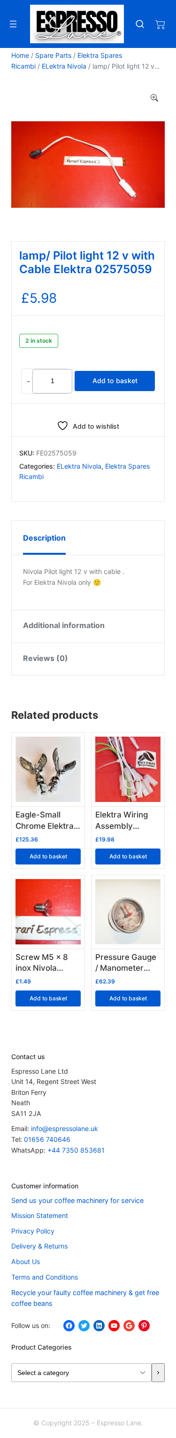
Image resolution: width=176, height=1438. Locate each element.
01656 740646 (47, 1139)
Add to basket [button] (48, 856)
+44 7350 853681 (76, 1150)
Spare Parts (53, 55)
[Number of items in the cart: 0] (160, 24)
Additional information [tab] (64, 625)
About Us (25, 1261)
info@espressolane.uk (64, 1128)
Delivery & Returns (39, 1246)
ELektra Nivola (64, 66)
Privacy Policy (32, 1231)
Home (20, 55)
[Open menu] (13, 24)
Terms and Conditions (44, 1277)
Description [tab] (44, 537)
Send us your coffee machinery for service (77, 1200)
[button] (154, 98)
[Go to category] (158, 1373)
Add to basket (115, 381)
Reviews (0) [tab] (45, 658)
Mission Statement (39, 1215)
